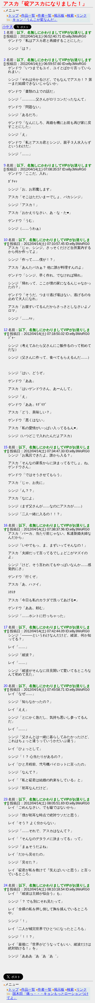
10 (5, 240)
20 (5, 686)
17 (5, 627)
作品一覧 (28, 15)
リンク (81, 15)
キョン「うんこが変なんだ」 (34, 20)
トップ (13, 15)
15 (5, 447)
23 (5, 799)
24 (5, 885)
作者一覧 (44, 15)
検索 (70, 15)
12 (5, 330)
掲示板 (59, 15)
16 (5, 525)
